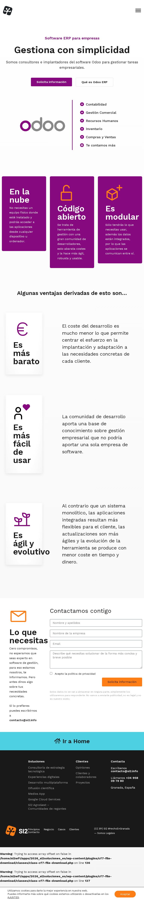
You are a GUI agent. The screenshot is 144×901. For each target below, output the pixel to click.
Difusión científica (41, 788)
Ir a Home (75, 741)
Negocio (49, 829)
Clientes (74, 829)
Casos (61, 829)
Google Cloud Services (44, 799)
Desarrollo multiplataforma (48, 782)
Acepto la (75, 673)
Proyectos (83, 782)
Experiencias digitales (43, 777)
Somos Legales (106, 833)
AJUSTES (13, 897)
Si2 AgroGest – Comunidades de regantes (47, 806)
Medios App (36, 793)
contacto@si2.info (23, 720)
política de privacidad (81, 673)
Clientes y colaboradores (86, 775)
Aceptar (125, 894)
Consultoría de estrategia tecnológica (46, 769)
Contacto (34, 832)
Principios (34, 829)
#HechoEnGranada (119, 828)
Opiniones (83, 767)
